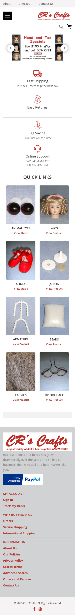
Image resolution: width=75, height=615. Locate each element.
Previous (11, 48)
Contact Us (46, 4)
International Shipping (19, 533)
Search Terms (12, 567)
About (7, 4)
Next (64, 48)
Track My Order (14, 506)
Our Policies (11, 554)
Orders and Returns (17, 579)
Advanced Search (15, 573)
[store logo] (37, 15)
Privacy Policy (13, 560)
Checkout (25, 4)
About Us (10, 548)
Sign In (8, 500)
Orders (8, 521)
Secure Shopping (15, 527)
